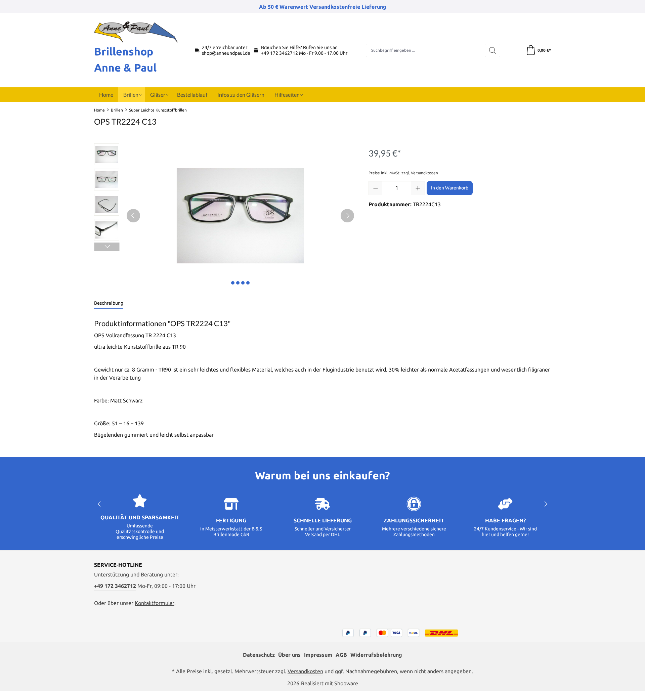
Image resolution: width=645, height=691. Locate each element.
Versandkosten (305, 671)
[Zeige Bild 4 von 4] (248, 283)
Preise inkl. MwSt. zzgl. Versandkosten (403, 173)
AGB (341, 655)
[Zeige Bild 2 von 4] (238, 283)
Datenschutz (259, 655)
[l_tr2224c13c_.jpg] (240, 215)
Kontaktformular (154, 603)
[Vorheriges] (133, 215)
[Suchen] (492, 50)
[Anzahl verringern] (375, 188)
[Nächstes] (347, 215)
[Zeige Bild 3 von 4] (243, 283)
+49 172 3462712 (279, 53)
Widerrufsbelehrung (376, 655)
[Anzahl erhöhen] (418, 188)
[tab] (108, 303)
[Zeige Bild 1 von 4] (232, 283)
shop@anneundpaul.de (226, 53)
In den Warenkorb (449, 187)
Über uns (289, 655)
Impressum (318, 655)
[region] (224, 215)
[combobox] (425, 50)
